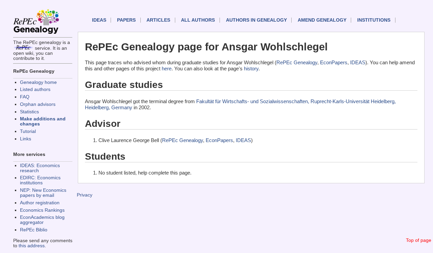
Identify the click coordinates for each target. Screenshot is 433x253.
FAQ (24, 96)
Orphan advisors (37, 104)
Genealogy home (38, 82)
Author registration (40, 202)
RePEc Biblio (33, 229)
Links (25, 138)
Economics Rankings (42, 210)
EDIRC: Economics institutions (40, 180)
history (251, 68)
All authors (198, 20)
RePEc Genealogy (296, 62)
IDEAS (99, 20)
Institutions (373, 20)
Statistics (29, 111)
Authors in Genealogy (256, 20)
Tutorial (28, 131)
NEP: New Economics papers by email (43, 193)
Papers (126, 20)
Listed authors (35, 89)
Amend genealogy (322, 20)
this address (32, 245)
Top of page (418, 240)
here (167, 68)
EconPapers (333, 62)
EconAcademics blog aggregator (42, 220)
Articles (158, 20)
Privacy (84, 195)
